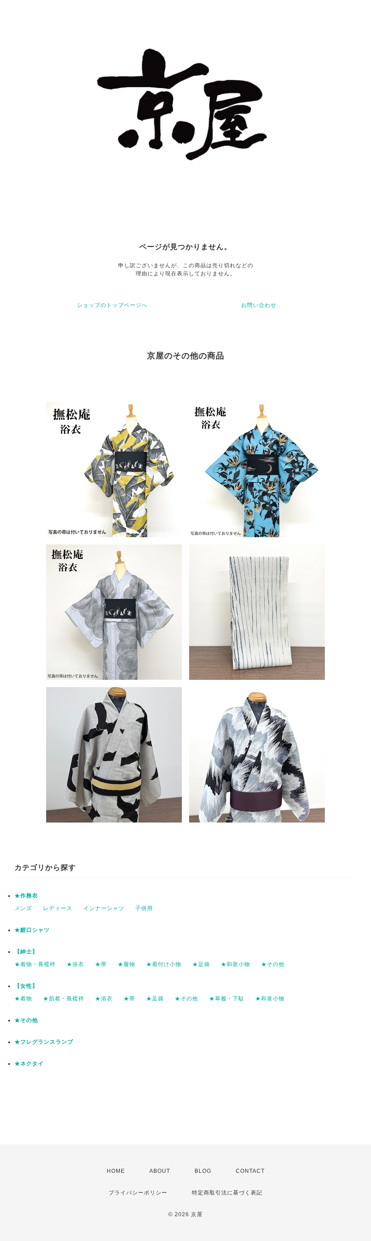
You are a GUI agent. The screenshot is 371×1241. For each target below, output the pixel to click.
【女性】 (26, 986)
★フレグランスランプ (43, 1042)
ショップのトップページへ (112, 305)
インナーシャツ (103, 908)
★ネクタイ (29, 1063)
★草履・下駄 (226, 998)
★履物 (126, 964)
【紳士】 (26, 951)
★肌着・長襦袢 (63, 998)
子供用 (144, 908)
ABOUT (159, 1171)
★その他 (273, 964)
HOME (116, 1171)
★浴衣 (75, 964)
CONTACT (250, 1171)
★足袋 (201, 964)
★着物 (23, 998)
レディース (57, 908)
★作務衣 (26, 895)
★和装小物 (235, 964)
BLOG (203, 1171)
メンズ (23, 908)
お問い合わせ (258, 305)
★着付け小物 (163, 964)
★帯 (101, 964)
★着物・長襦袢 (35, 964)
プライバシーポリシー (138, 1193)
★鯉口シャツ (32, 930)
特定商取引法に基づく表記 (227, 1193)
